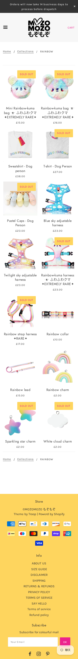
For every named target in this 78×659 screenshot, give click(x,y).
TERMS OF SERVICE (39, 598)
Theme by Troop (25, 514)
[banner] (39, 27)
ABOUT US (39, 563)
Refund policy (39, 615)
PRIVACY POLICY (39, 592)
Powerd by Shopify (51, 514)
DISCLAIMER (39, 575)
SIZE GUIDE (39, 569)
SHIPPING (39, 580)
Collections (25, 51)
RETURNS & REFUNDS (39, 586)
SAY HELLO (39, 603)
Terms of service (39, 609)
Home (7, 51)
